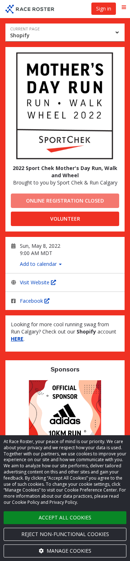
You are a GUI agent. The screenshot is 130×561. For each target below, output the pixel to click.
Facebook (32, 300)
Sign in (103, 8)
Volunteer (65, 218)
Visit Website (35, 282)
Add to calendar (39, 263)
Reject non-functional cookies (65, 534)
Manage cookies (68, 550)
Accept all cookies (65, 517)
